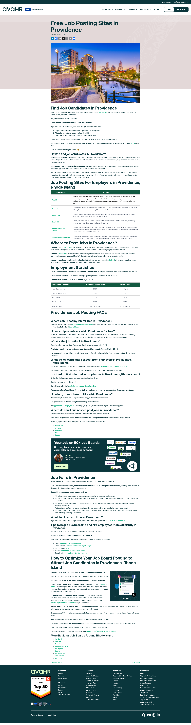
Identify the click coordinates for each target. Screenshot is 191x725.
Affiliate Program (64, 695)
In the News (62, 678)
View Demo (62, 688)
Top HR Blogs (145, 700)
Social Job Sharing (92, 695)
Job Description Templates (149, 697)
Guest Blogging (145, 683)
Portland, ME (60, 653)
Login (169, 9)
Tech (115, 700)
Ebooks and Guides (147, 678)
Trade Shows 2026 (147, 705)
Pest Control (117, 693)
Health (115, 683)
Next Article (136, 662)
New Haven (59, 656)
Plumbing (116, 695)
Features (131, 9)
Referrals (89, 693)
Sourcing (89, 697)
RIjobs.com (56, 215)
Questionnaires (91, 690)
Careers (61, 676)
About (60, 673)
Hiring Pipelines (91, 685)
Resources (144, 9)
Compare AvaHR (146, 702)
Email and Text (91, 683)
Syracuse (58, 658)
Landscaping (117, 688)
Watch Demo (107, 9)
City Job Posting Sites (148, 676)
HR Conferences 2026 (148, 688)
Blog (142, 673)
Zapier (60, 692)
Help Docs (144, 685)
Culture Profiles (91, 678)
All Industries (117, 673)
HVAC (115, 685)
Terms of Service (37, 715)
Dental (115, 681)
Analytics (89, 673)
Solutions (119, 9)
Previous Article (56, 662)
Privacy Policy (51, 715)
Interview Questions (147, 695)
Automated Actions (93, 676)
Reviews (61, 690)
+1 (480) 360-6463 (181, 2)
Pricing (156, 9)
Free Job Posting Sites (148, 681)
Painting (116, 690)
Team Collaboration (93, 700)
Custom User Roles (92, 681)
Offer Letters (90, 688)
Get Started (181, 9)
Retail (115, 697)
